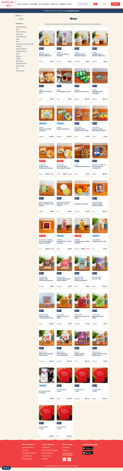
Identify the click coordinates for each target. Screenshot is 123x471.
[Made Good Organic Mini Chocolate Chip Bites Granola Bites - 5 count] (46, 262)
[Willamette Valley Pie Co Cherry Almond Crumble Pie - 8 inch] (100, 150)
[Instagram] (69, 459)
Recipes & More (65, 4)
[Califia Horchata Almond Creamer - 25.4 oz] (64, 38)
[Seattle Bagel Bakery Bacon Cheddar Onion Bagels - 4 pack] (46, 187)
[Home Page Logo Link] (6, 4)
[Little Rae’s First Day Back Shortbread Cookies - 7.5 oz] (64, 150)
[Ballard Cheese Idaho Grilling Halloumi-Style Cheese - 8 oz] (100, 187)
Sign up (115, 4)
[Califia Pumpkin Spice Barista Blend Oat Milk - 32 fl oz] (100, 38)
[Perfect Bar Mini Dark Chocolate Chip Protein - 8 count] (46, 337)
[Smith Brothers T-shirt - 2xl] (64, 412)
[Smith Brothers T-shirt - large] (100, 375)
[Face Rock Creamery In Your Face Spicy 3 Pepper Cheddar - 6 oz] (46, 225)
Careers (65, 450)
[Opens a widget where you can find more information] (6, 468)
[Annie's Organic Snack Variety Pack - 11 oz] (82, 337)
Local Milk (33, 4)
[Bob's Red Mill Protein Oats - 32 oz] (100, 262)
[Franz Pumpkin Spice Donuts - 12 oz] (82, 150)
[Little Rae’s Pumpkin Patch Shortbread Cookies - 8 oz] (82, 112)
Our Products (44, 4)
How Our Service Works (50, 450)
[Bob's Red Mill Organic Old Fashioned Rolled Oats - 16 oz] (82, 262)
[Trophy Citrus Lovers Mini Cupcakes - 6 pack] (46, 112)
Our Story (25, 450)
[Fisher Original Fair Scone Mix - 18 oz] (46, 75)
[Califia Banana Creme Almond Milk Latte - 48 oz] (46, 38)
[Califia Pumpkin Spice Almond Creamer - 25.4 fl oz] (82, 38)
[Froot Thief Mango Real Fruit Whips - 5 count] (64, 300)
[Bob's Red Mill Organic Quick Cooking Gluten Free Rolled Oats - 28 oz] (46, 300)
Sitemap (45, 459)
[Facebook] (64, 459)
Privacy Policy (46, 456)
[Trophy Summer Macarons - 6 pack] (64, 112)
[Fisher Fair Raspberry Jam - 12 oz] (64, 75)
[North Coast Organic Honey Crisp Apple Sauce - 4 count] (100, 337)
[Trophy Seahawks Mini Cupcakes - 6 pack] (100, 75)
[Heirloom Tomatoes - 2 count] (82, 187)
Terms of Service (47, 453)
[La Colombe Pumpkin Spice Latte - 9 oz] (100, 225)
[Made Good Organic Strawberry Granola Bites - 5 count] (64, 262)
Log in (104, 4)
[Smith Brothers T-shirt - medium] (82, 375)
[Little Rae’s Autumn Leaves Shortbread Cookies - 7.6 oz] (100, 112)
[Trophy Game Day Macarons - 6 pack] (82, 75)
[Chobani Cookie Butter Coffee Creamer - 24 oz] (64, 225)
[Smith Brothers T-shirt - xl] (46, 412)
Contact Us (65, 447)
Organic (21, 19)
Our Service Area (27, 447)
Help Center (46, 447)
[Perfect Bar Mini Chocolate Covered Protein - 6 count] (64, 337)
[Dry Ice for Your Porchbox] (46, 375)
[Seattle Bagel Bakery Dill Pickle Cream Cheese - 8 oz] (64, 187)
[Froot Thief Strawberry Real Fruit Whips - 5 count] (82, 300)
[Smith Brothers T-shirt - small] (64, 375)
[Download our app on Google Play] (92, 448)
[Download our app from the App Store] (92, 453)
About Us (54, 4)
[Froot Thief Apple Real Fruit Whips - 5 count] (100, 300)
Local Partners (26, 456)
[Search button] (95, 4)
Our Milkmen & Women (29, 453)
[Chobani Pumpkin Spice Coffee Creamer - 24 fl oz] (82, 225)
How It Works (22, 4)
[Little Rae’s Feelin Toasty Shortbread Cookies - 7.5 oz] (46, 150)
